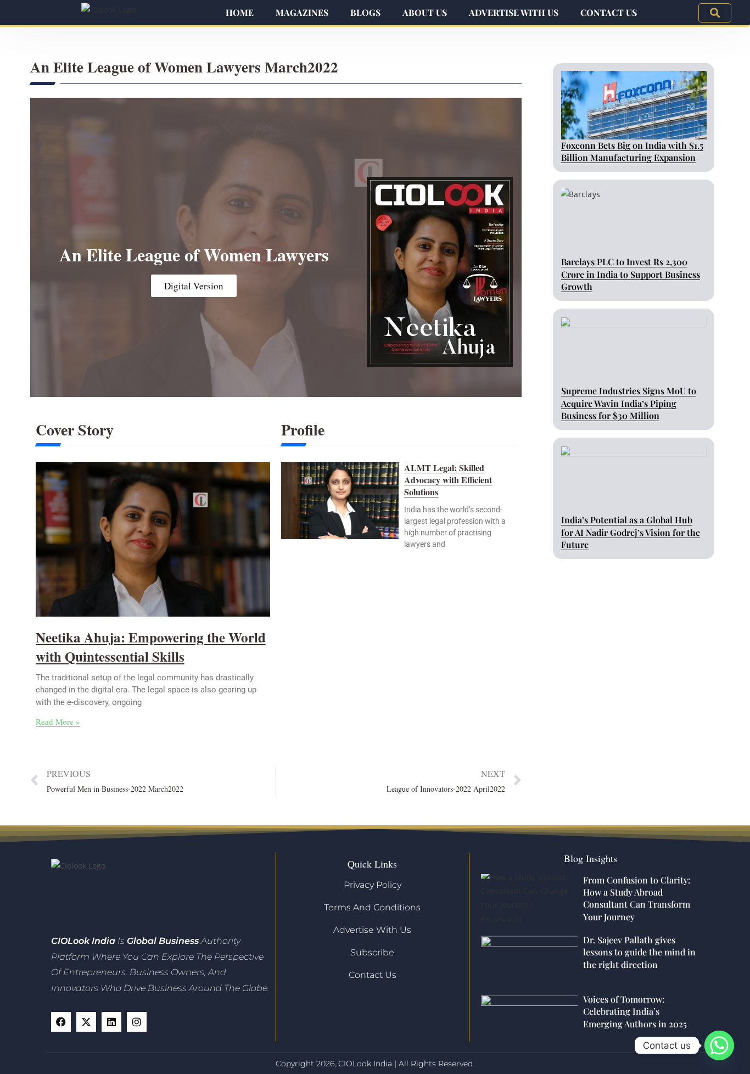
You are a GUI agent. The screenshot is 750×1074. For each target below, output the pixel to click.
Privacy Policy (372, 885)
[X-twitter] (86, 1022)
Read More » (58, 721)
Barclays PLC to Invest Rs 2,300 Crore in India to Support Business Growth (630, 274)
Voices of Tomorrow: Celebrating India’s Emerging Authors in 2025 (635, 1011)
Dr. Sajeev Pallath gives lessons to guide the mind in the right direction (639, 952)
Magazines (302, 12)
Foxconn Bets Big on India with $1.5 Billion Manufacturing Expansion (632, 151)
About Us (424, 12)
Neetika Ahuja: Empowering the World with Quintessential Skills (151, 647)
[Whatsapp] (719, 1045)
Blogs (365, 12)
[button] (715, 13)
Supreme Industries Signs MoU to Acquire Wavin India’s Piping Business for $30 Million (628, 403)
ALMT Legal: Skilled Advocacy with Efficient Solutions (448, 480)
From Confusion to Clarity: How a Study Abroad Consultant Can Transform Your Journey (636, 898)
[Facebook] (61, 1022)
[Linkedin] (111, 1022)
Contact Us (608, 12)
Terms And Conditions (372, 907)
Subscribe (372, 952)
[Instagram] (137, 1022)
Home (240, 12)
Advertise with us (513, 12)
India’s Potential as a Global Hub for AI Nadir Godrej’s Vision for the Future (630, 532)
